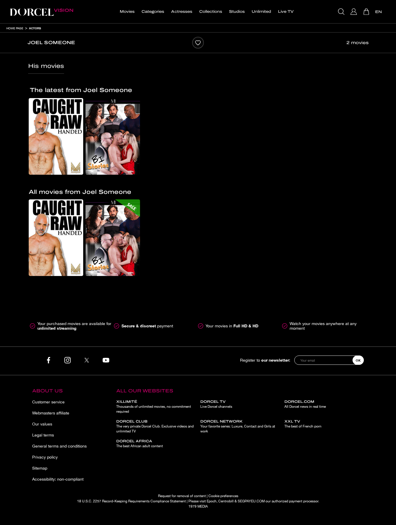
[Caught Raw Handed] (56, 136)
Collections (210, 12)
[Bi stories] (113, 136)
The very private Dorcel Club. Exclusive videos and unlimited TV (155, 426)
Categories (152, 12)
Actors (35, 28)
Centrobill (226, 501)
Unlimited (261, 12)
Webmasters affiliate (50, 413)
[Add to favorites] (198, 42)
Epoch (212, 501)
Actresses (181, 12)
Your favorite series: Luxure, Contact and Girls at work (237, 426)
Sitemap (39, 468)
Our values (42, 424)
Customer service (48, 402)
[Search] (342, 11)
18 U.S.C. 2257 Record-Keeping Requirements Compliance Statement (131, 501)
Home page (14, 28)
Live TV (286, 12)
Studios (237, 12)
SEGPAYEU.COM (251, 501)
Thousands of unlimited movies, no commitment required (153, 407)
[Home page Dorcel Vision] (41, 11)
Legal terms (43, 435)
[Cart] (367, 11)
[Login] (354, 11)
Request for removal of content (182, 496)
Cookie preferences (223, 496)
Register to (265, 360)
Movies (127, 12)
